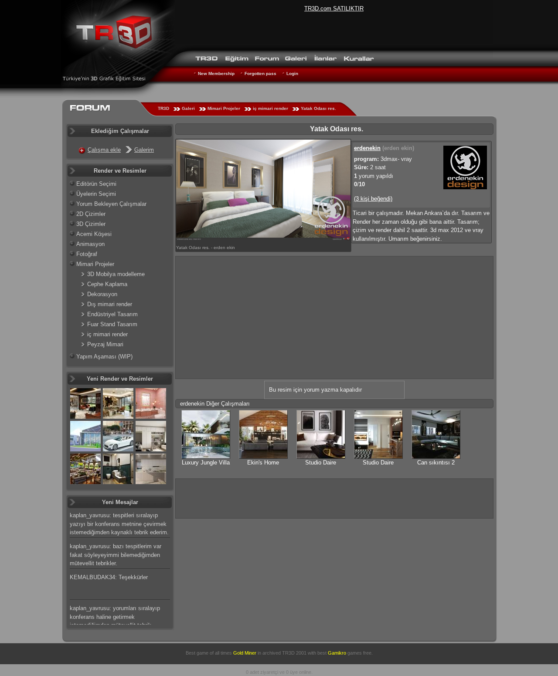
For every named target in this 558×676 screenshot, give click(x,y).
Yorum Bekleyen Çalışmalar (111, 204)
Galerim (144, 150)
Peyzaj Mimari (105, 344)
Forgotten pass (260, 73)
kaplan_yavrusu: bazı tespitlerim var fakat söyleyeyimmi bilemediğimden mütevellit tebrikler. (115, 555)
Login (292, 73)
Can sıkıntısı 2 (436, 462)
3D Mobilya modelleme (116, 274)
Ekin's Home (263, 462)
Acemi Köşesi (94, 234)
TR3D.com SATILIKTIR (334, 8)
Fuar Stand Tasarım (112, 324)
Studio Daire (320, 462)
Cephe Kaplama (107, 284)
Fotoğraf (86, 254)
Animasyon (90, 244)
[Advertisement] (334, 317)
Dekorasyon (102, 294)
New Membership (216, 73)
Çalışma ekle (104, 150)
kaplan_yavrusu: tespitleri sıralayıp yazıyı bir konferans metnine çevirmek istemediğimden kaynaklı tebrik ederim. (119, 524)
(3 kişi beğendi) (373, 198)
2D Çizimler (90, 214)
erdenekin (367, 148)
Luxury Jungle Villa (206, 462)
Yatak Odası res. (318, 108)
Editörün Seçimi (96, 184)
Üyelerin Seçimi (96, 194)
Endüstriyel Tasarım (112, 314)
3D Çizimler (90, 224)
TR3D (163, 108)
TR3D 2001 (294, 653)
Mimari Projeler (224, 108)
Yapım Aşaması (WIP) (104, 356)
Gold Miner (244, 653)
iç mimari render (270, 108)
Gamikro (337, 653)
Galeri (188, 108)
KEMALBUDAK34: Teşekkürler (109, 577)
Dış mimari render (109, 304)
